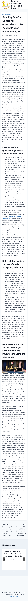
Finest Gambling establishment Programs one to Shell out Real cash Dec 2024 (21, 530)
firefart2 (6, 35)
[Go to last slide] (4, 559)
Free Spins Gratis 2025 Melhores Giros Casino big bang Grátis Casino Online (13, 554)
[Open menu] (24, 5)
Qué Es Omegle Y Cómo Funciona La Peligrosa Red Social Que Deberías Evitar (7, 530)
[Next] (24, 559)
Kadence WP (14, 596)
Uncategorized (6, 14)
